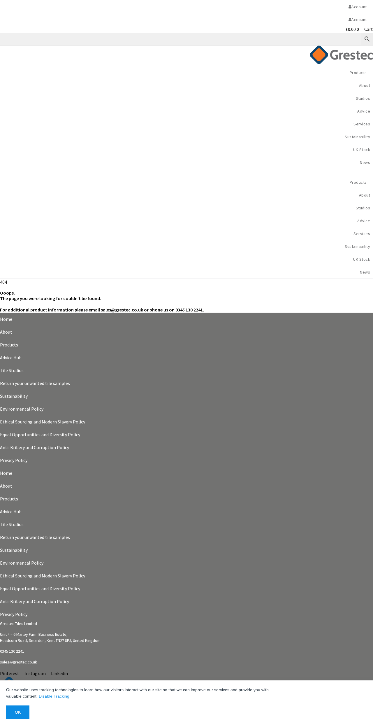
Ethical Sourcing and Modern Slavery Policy (42, 422)
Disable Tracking (54, 696)
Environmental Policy (21, 409)
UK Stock (361, 149)
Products (9, 345)
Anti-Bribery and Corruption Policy (34, 447)
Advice (363, 111)
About (6, 332)
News (365, 162)
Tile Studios (12, 370)
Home (6, 319)
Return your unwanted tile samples (35, 383)
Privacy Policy (13, 460)
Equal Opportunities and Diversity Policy (40, 434)
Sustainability (357, 136)
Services (361, 124)
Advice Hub (11, 357)
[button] (186, 172)
